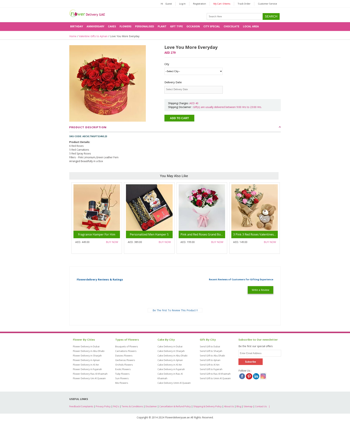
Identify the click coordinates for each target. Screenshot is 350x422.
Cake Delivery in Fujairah (171, 369)
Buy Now (112, 242)
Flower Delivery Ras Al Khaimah (90, 373)
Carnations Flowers (126, 351)
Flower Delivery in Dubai (86, 346)
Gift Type (176, 26)
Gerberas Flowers (125, 360)
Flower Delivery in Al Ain (86, 364)
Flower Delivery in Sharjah (87, 355)
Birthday (76, 26)
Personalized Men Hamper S (149, 234)
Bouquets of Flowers (126, 346)
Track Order (244, 3)
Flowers (125, 26)
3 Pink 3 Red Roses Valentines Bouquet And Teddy (267, 234)
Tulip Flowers (122, 373)
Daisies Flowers (124, 355)
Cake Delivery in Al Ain (170, 364)
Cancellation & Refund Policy (175, 406)
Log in (182, 3)
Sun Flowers (122, 378)
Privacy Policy (103, 406)
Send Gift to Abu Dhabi (212, 355)
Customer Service (267, 3)
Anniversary (95, 26)
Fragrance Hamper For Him (96, 234)
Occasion (193, 26)
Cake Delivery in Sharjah (171, 351)
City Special (211, 26)
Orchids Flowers (124, 364)
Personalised (144, 26)
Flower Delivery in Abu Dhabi (88, 351)
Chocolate (231, 26)
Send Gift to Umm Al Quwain (215, 378)
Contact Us (261, 406)
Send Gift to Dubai (210, 346)
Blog (238, 406)
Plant (162, 26)
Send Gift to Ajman (210, 360)
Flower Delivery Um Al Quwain (89, 378)
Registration (199, 3)
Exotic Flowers (123, 369)
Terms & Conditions (132, 406)
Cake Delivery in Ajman (170, 360)
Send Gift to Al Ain (209, 364)
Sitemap (248, 406)
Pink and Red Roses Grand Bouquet (204, 234)
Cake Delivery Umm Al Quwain (174, 382)
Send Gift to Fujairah (211, 369)
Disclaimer (151, 406)
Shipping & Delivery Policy (207, 406)
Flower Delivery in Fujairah (87, 369)
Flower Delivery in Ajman (86, 360)
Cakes (112, 26)
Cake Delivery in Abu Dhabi (172, 355)
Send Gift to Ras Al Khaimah (215, 373)
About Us (229, 406)
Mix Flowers (121, 382)
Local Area (251, 26)
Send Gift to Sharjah (211, 351)
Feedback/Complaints (81, 406)
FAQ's (116, 406)
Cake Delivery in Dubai (170, 346)
